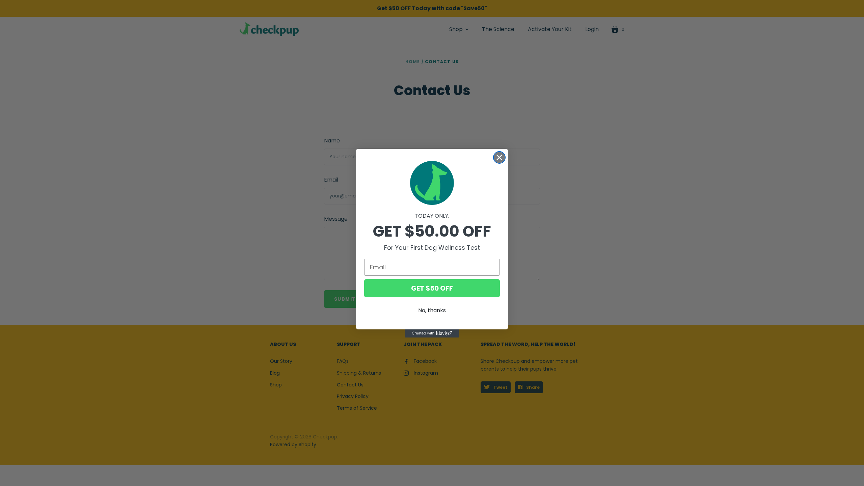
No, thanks (432, 310)
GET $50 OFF (432, 288)
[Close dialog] (499, 157)
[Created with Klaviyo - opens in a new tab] (432, 333)
